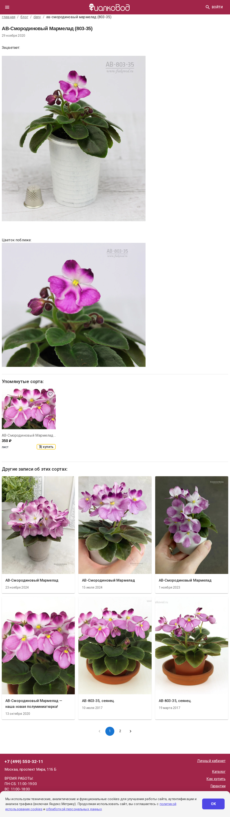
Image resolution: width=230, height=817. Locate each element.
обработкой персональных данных (74, 809)
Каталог (219, 772)
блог (24, 17)
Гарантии (218, 786)
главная (8, 17)
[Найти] (207, 7)
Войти (217, 7)
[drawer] (7, 7)
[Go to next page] (130, 731)
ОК (213, 804)
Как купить (216, 779)
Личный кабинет (211, 761)
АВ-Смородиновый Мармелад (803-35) (29, 435)
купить (48, 447)
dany (37, 17)
